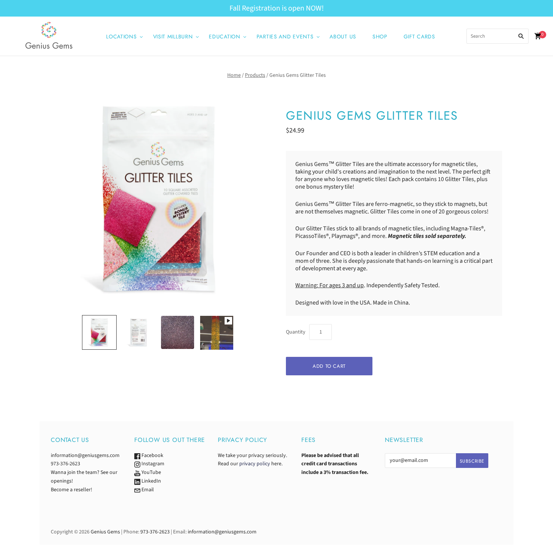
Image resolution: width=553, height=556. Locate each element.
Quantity (295, 332)
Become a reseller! (71, 490)
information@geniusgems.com (85, 455)
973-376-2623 (65, 464)
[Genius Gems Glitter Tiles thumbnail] (99, 332)
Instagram (152, 464)
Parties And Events (285, 36)
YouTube (150, 472)
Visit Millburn (173, 36)
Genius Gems (105, 532)
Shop (379, 36)
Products (255, 75)
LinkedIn (150, 481)
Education (224, 36)
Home (234, 75)
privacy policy (254, 464)
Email (147, 490)
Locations (121, 36)
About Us (343, 36)
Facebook (151, 455)
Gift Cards (419, 36)
